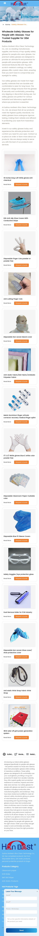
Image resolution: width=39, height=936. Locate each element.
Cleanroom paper (9, 870)
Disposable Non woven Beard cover (18, 337)
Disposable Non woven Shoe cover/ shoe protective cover (18, 651)
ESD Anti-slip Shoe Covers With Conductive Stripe (16, 219)
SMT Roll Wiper (8, 877)
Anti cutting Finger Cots (13, 299)
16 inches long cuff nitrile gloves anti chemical (18, 179)
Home (7, 24)
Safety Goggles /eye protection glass (19, 574)
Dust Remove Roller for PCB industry (18, 612)
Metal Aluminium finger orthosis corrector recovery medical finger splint (20, 416)
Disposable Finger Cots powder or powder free (17, 259)
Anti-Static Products (10, 881)
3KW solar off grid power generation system (18, 732)
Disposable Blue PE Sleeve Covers (17, 536)
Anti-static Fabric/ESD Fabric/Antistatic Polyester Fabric (19, 376)
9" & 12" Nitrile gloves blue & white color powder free (19, 456)
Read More (7, 184)
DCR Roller (6, 874)
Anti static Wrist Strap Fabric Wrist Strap (17, 691)
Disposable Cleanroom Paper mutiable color (19, 497)
